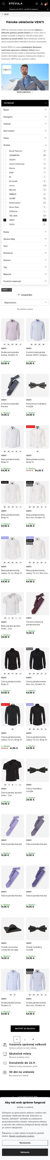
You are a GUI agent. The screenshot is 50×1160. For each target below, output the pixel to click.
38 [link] (4, 507)
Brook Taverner (27, 151)
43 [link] (12, 344)
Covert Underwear (27, 164)
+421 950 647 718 (27, 1097)
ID (27, 176)
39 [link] (31, 344)
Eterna (27, 168)
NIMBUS (27, 194)
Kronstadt (27, 181)
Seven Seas (27, 207)
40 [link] (8, 451)
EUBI (27, 172)
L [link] (16, 618)
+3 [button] (45, 507)
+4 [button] (20, 507)
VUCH (27, 224)
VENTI (27, 220)
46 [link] (43, 344)
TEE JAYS (27, 215)
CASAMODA (27, 155)
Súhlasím (25, 1152)
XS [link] (5, 618)
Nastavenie (25, 1142)
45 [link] (39, 344)
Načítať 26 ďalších (25, 1028)
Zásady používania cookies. (22, 1135)
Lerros (27, 185)
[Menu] (3, 3)
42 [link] (8, 344)
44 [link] (16, 344)
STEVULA (27, 211)
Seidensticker (27, 202)
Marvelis (27, 189)
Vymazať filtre (26, 294)
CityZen (27, 159)
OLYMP (27, 198)
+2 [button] (20, 344)
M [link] (12, 618)
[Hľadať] (36, 3)
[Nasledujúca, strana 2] (25, 1039)
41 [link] (4, 344)
